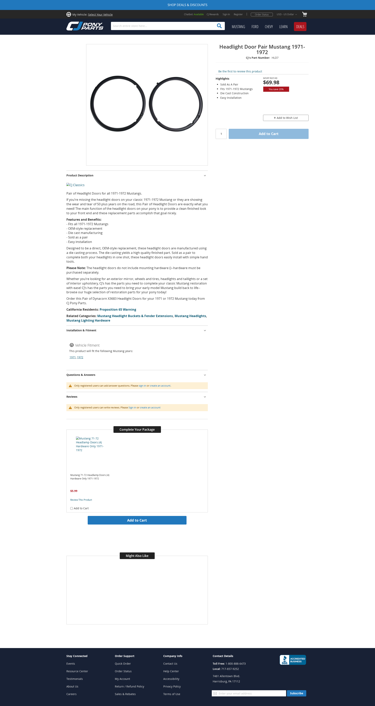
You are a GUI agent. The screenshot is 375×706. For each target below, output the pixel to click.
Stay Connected (77, 656)
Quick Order (123, 663)
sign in (142, 385)
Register (238, 14)
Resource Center (77, 671)
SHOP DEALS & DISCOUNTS (187, 5)
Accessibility (171, 679)
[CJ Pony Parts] (76, 26)
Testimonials (74, 679)
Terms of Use (171, 694)
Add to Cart (137, 520)
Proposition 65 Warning (118, 309)
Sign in (132, 407)
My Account (122, 679)
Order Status (262, 14)
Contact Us (170, 663)
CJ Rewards (213, 14)
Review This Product (81, 499)
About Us (72, 686)
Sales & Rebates (125, 694)
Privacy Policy (172, 686)
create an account (160, 385)
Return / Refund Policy (129, 686)
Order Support (124, 656)
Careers (71, 694)
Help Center (171, 671)
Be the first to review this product (240, 71)
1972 (80, 357)
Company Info (172, 656)
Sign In (226, 14)
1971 (73, 357)
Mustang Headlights (190, 316)
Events (70, 663)
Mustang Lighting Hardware (88, 320)
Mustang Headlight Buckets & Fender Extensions (135, 316)
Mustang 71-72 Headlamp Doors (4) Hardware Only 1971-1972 (89, 476)
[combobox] (168, 26)
